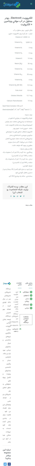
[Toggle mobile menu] (31, 4)
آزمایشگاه (26, 305)
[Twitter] (5, 464)
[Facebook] (9, 464)
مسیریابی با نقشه (15, 330)
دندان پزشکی (27, 300)
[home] (7, 284)
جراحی (27, 308)
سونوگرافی (26, 292)
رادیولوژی (26, 295)
